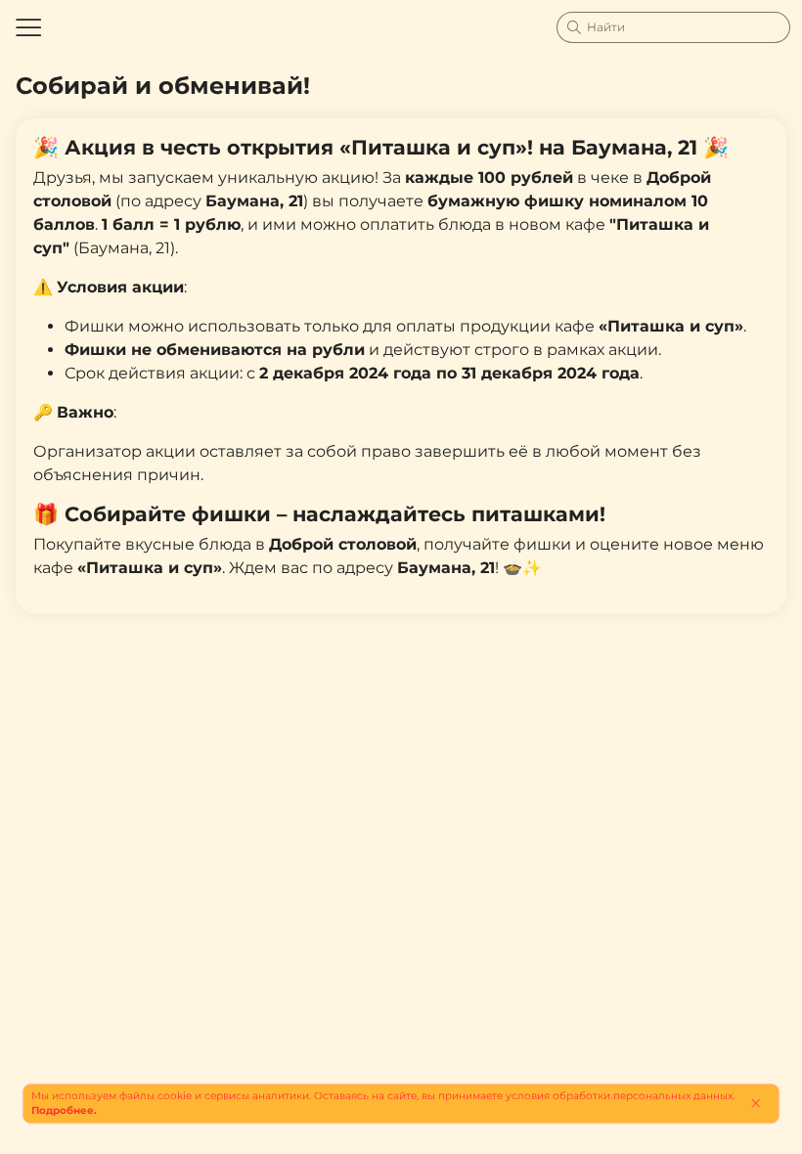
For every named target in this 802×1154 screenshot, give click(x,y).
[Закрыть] (755, 1103)
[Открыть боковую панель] (27, 27)
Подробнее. (64, 1110)
